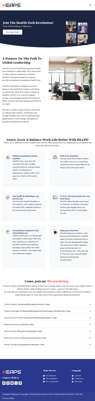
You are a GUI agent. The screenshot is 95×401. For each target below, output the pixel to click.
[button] (12, 32)
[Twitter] (8, 383)
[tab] (47, 304)
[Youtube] (12, 383)
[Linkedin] (20, 383)
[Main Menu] (90, 5)
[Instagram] (16, 383)
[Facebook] (4, 383)
